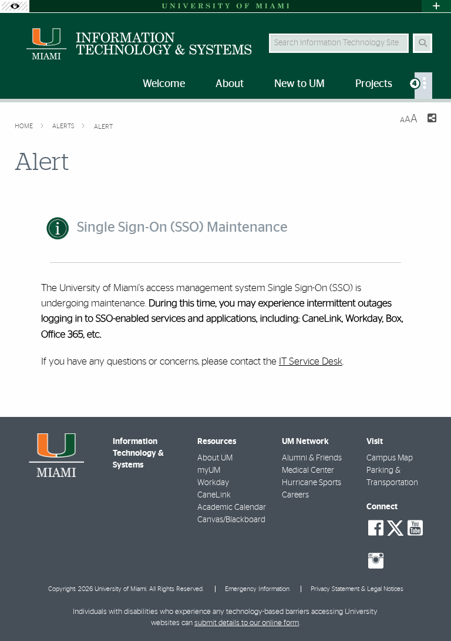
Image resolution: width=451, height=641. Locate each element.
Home (25, 126)
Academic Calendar (231, 507)
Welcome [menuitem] (164, 84)
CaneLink (214, 495)
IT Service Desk (310, 361)
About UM (215, 458)
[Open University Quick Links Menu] (436, 6)
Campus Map (389, 458)
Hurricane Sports (311, 483)
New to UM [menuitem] (299, 84)
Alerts (64, 126)
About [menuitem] (230, 84)
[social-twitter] (395, 527)
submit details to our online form (246, 623)
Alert (103, 126)
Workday (213, 483)
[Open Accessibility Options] (14, 6)
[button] (425, 608)
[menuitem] (423, 85)
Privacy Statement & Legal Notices (357, 589)
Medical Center (308, 470)
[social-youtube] (415, 528)
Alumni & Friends (312, 458)
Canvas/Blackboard (231, 520)
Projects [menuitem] (373, 84)
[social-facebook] (375, 528)
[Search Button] (422, 43)
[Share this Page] (431, 119)
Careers (295, 495)
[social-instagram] (375, 561)
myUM (208, 470)
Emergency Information (257, 589)
